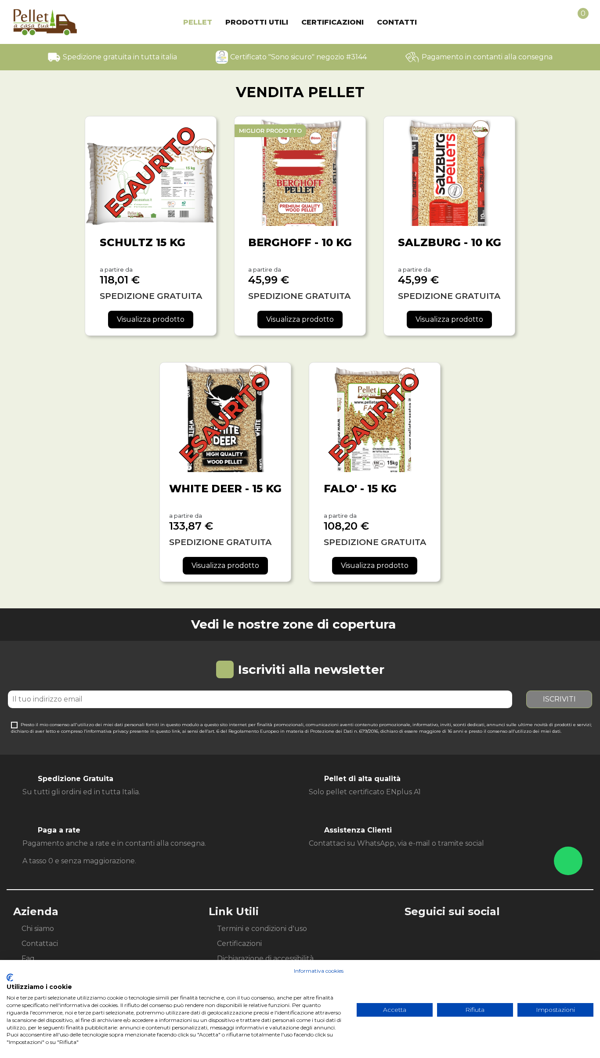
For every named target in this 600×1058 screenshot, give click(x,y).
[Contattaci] (568, 861)
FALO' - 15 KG (360, 488)
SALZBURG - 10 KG (449, 242)
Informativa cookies (318, 970)
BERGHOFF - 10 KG (300, 242)
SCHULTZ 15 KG (142, 242)
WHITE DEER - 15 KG (225, 488)
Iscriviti (559, 699)
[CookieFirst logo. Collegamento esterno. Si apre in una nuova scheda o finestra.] (10, 978)
